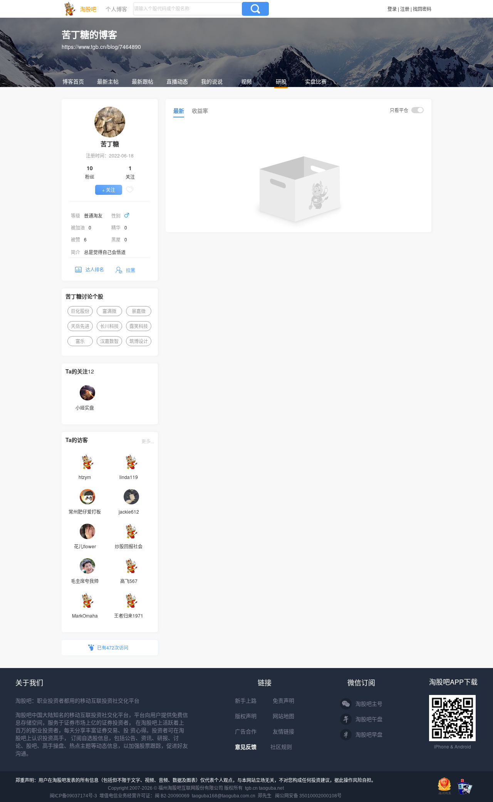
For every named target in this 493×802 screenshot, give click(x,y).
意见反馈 (246, 747)
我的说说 (212, 81)
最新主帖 (108, 81)
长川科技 (109, 326)
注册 (404, 8)
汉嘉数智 (109, 341)
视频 (246, 81)
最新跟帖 (142, 81)
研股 (281, 81)
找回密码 (422, 8)
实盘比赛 (316, 81)
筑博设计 (138, 341)
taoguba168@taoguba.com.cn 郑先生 (232, 796)
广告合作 (246, 731)
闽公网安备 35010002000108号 (308, 796)
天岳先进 (80, 326)
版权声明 (246, 716)
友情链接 (283, 731)
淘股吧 (88, 9)
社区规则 (281, 747)
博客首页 (73, 81)
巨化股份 (80, 311)
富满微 (109, 311)
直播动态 (177, 81)
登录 (392, 8)
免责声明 (283, 701)
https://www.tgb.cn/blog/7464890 (101, 46)
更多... (147, 441)
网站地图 (283, 716)
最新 (178, 110)
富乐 (80, 341)
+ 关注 (108, 189)
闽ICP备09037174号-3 (73, 796)
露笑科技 (138, 326)
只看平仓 (399, 110)
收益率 (200, 110)
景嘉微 (139, 311)
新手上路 (246, 701)
